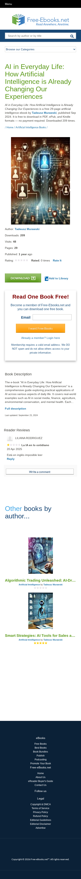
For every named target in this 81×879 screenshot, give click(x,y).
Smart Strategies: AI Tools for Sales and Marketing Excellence (40, 635)
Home (40, 773)
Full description (15, 408)
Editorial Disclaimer (40, 824)
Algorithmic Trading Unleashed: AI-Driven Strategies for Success (40, 580)
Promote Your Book (40, 763)
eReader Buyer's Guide (40, 781)
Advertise (41, 828)
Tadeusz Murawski (44, 112)
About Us (40, 777)
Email (25, 317)
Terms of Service (40, 808)
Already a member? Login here (40, 337)
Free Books (40, 743)
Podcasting (41, 759)
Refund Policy (40, 816)
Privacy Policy (40, 812)
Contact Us (40, 785)
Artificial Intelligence (29, 584)
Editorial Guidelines (40, 820)
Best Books (41, 747)
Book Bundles (40, 751)
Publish (41, 755)
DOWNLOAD (20, 278)
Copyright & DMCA (40, 804)
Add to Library (58, 278)
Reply (11, 458)
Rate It (57, 260)
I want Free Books (41, 328)
